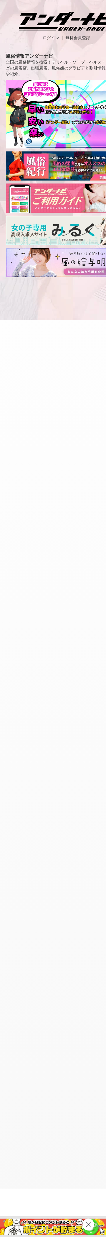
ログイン (51, 37)
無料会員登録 (77, 37)
